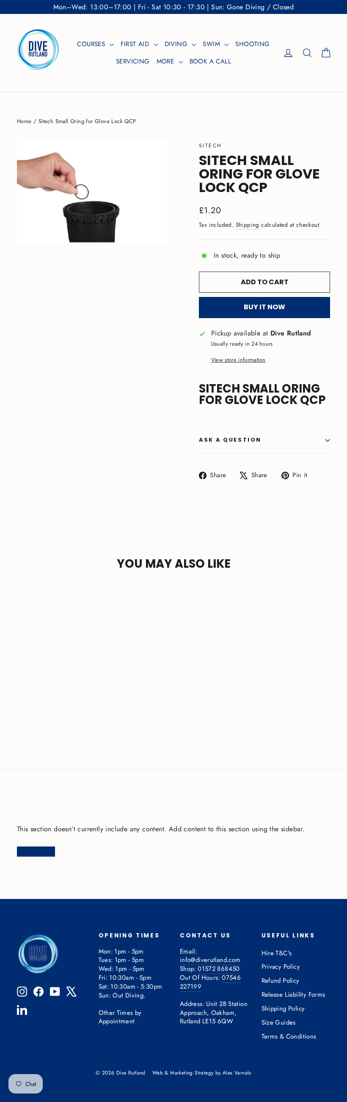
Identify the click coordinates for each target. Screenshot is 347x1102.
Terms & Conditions (289, 1036)
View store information (238, 360)
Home (24, 121)
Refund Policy (281, 980)
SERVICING (133, 61)
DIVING (177, 44)
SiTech (210, 145)
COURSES (92, 44)
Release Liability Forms (293, 994)
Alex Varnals (237, 1073)
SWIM (212, 44)
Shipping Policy (283, 1008)
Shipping (247, 224)
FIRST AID (136, 44)
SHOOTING (252, 44)
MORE (166, 61)
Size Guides (279, 1022)
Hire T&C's (277, 953)
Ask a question (230, 439)
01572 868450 (219, 968)
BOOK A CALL (210, 61)
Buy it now (264, 307)
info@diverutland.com (210, 960)
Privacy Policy (281, 966)
